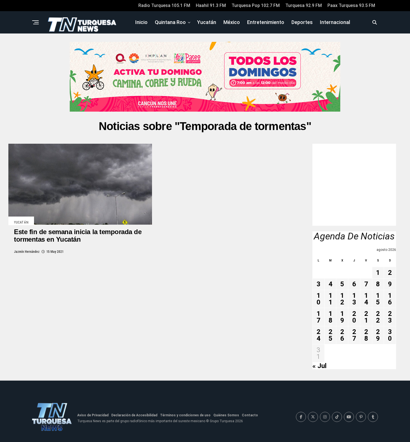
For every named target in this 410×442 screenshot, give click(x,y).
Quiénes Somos (226, 415)
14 (366, 299)
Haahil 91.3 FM (211, 5)
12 (342, 299)
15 (378, 299)
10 (318, 299)
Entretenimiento (265, 22)
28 (366, 335)
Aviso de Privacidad (92, 415)
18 (330, 317)
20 (354, 317)
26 (342, 335)
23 (390, 317)
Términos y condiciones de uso (185, 415)
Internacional (335, 22)
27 (354, 335)
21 (366, 317)
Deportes (302, 22)
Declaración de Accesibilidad (134, 415)
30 (390, 335)
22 (378, 317)
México (231, 22)
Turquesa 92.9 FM (303, 5)
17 (318, 317)
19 (342, 317)
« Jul (319, 366)
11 (330, 299)
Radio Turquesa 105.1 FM (164, 5)
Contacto (250, 415)
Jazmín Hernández (27, 252)
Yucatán (206, 22)
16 (390, 299)
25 (330, 335)
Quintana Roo (170, 22)
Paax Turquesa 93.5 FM (351, 5)
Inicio (141, 22)
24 (318, 335)
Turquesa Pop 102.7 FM (255, 5)
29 (378, 335)
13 (354, 299)
